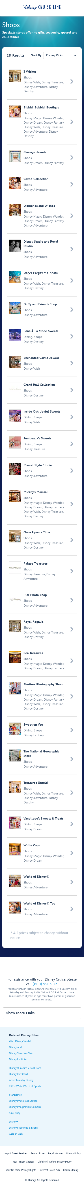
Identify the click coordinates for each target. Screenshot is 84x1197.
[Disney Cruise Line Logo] (42, 7)
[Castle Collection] (42, 184)
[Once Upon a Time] (42, 540)
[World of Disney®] (42, 882)
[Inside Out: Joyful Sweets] (42, 417)
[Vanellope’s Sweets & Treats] (42, 824)
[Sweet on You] (42, 730)
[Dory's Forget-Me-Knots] (42, 280)
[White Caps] (42, 853)
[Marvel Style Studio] (42, 470)
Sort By (36, 55)
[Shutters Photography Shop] (42, 696)
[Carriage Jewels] (42, 157)
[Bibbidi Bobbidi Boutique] (42, 121)
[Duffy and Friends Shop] (42, 309)
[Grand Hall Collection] (42, 390)
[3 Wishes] (42, 82)
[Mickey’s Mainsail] (42, 504)
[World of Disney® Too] (42, 909)
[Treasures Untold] (42, 793)
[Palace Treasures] (42, 571)
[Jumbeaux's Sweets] (42, 443)
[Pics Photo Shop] (42, 600)
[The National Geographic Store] (42, 759)
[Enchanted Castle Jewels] (42, 363)
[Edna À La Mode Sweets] (42, 336)
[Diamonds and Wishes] (42, 216)
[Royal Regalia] (42, 629)
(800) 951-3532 (45, 984)
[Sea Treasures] (42, 661)
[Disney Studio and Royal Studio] (42, 249)
